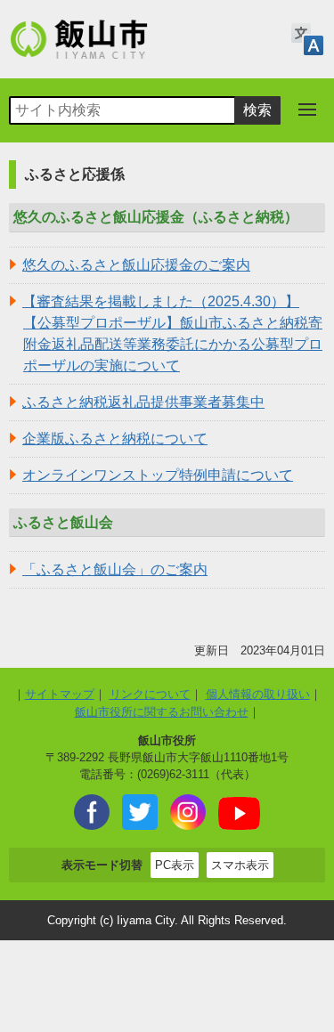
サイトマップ (59, 694)
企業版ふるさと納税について (115, 438)
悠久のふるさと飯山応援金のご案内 (136, 264)
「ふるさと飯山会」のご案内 (115, 569)
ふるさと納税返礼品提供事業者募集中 (143, 402)
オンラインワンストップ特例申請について (157, 475)
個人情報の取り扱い (258, 694)
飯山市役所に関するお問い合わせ (161, 712)
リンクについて (150, 694)
